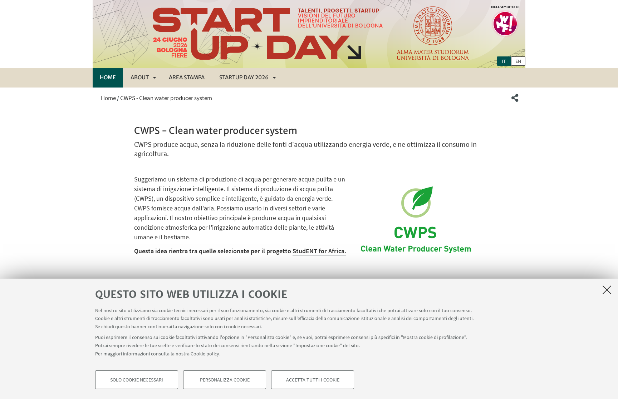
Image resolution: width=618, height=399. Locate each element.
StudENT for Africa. (319, 251)
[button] (515, 97)
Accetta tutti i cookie (312, 379)
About (140, 77)
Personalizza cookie (225, 379)
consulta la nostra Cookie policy (185, 353)
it (504, 61)
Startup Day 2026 (244, 77)
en (518, 61)
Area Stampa (187, 77)
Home (108, 77)
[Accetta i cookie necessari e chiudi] (607, 289)
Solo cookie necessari (136, 379)
